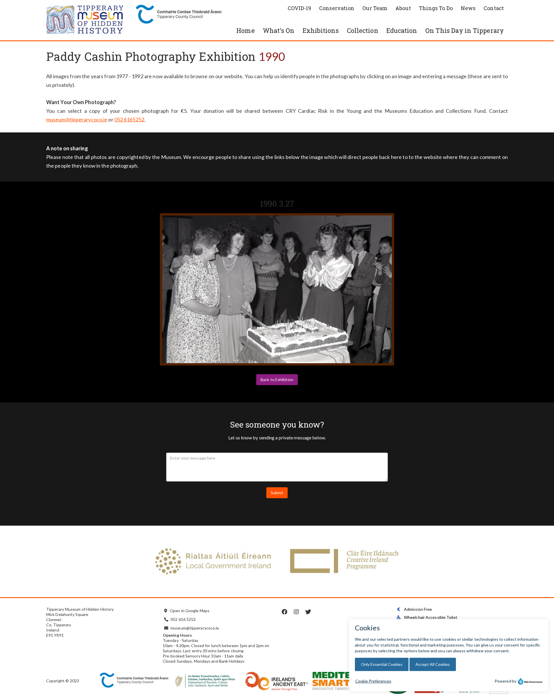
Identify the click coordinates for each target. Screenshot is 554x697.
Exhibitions (321, 30)
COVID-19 (299, 8)
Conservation (336, 8)
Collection (362, 30)
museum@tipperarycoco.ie (76, 119)
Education (401, 30)
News (468, 8)
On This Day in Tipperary (464, 30)
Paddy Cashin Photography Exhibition (151, 56)
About (403, 8)
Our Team (374, 8)
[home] (89, 20)
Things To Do (436, 8)
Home (245, 30)
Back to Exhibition (277, 379)
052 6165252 (129, 119)
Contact (494, 8)
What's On (279, 30)
